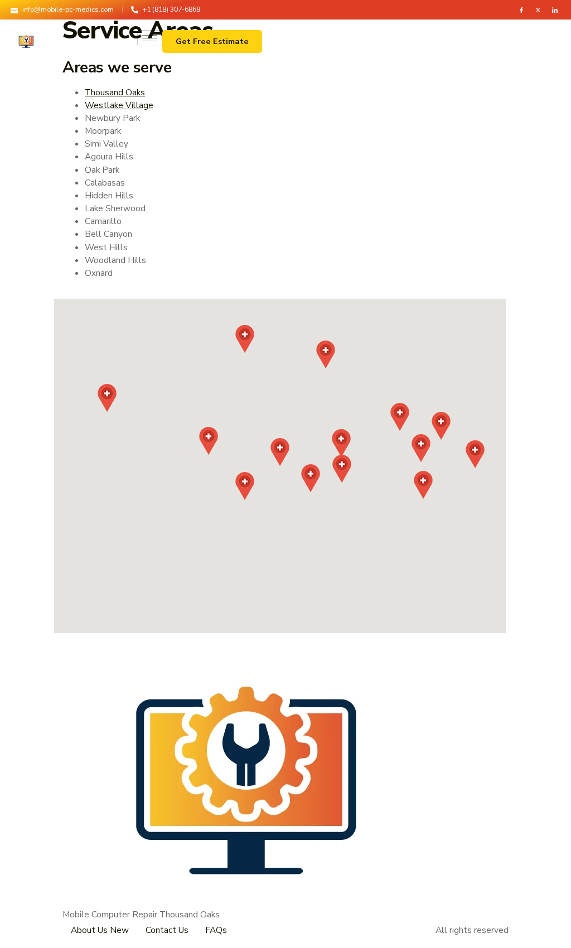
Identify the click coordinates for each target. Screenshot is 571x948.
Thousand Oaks (115, 92)
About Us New (100, 930)
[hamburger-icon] (149, 38)
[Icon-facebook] (521, 10)
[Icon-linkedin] (554, 10)
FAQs (216, 930)
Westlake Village (119, 105)
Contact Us (167, 930)
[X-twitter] (538, 10)
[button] (280, 452)
